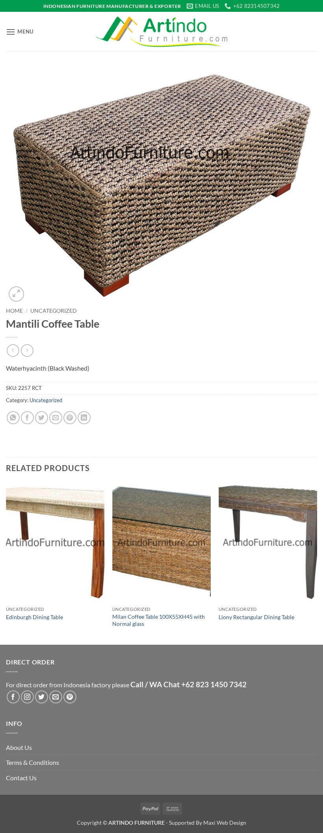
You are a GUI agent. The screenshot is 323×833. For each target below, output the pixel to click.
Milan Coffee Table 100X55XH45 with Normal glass (158, 620)
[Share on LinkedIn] (84, 417)
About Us (19, 747)
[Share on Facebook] (27, 417)
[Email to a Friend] (55, 417)
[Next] (317, 563)
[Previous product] (27, 350)
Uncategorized (53, 311)
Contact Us (21, 777)
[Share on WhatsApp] (13, 417)
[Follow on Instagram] (27, 696)
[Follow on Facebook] (13, 696)
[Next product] (13, 350)
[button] (19, 31)
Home (14, 311)
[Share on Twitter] (41, 417)
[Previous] (6, 563)
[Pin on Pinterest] (69, 417)
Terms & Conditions (32, 762)
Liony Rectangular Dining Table (256, 617)
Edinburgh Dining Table (34, 617)
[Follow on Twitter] (41, 696)
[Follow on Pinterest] (69, 696)
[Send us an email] (55, 696)
